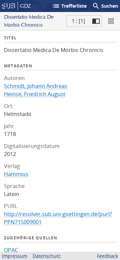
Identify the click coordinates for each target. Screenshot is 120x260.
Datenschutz (47, 256)
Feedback (107, 256)
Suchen (105, 6)
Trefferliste (69, 6)
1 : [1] (78, 21)
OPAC (11, 250)
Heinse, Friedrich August (34, 94)
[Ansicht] (111, 21)
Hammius (16, 174)
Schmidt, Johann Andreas (35, 86)
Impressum (14, 256)
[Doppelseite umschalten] (96, 21)
